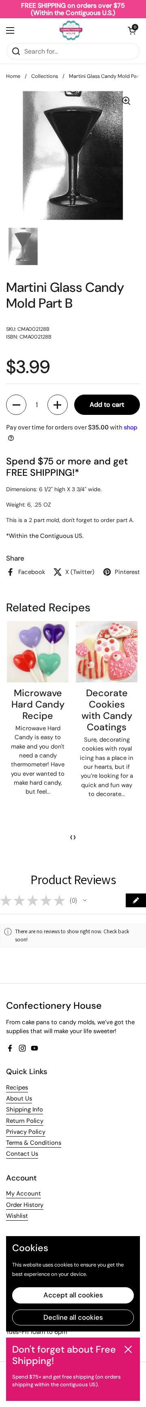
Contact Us (22, 1154)
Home (13, 76)
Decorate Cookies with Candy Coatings (107, 710)
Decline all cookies (73, 1317)
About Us (19, 1098)
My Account (23, 1193)
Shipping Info (24, 1109)
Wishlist (17, 1216)
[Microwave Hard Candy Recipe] (38, 652)
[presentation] (71, 837)
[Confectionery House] (71, 30)
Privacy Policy (25, 1132)
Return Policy (24, 1121)
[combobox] (73, 51)
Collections (44, 76)
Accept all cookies (73, 1294)
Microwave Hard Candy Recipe (37, 704)
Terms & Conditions (33, 1143)
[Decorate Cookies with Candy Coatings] (106, 652)
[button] (132, 30)
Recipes (17, 1087)
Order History (24, 1205)
